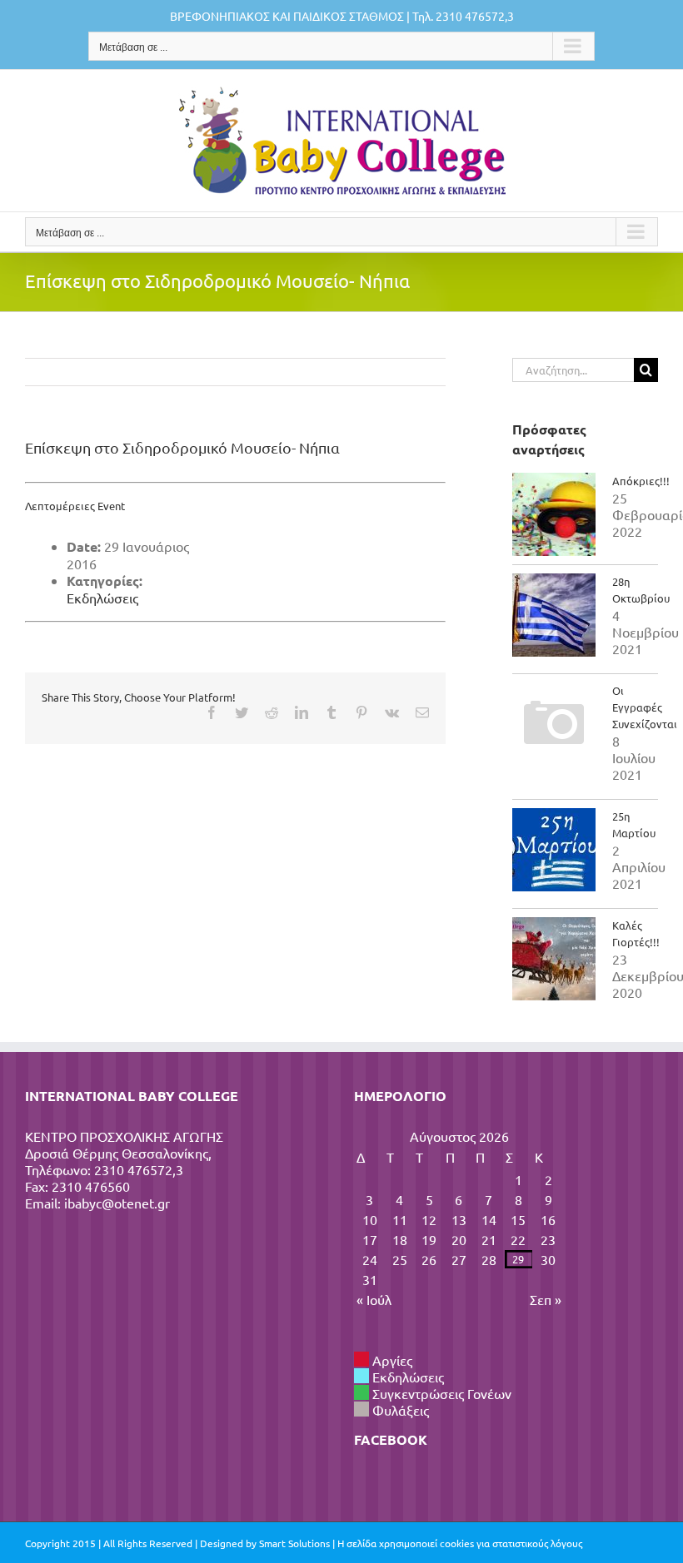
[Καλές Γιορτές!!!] (554, 958)
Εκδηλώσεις (102, 597)
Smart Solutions (294, 1543)
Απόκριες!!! (641, 481)
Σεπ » (545, 1299)
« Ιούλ (373, 1299)
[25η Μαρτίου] (554, 849)
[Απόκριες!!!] (554, 514)
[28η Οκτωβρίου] (554, 615)
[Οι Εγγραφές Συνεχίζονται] (554, 724)
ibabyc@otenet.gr (117, 1202)
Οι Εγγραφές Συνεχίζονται (644, 707)
